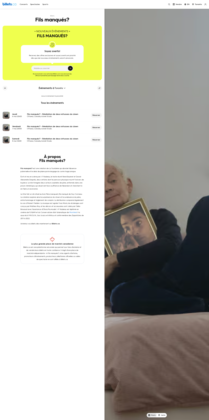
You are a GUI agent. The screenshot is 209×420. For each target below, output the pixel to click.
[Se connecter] (205, 4)
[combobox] (197, 4)
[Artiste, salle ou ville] (169, 4)
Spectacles (35, 4)
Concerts (24, 4)
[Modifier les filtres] (5, 88)
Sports (45, 4)
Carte (163, 415)
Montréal (73, 212)
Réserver (96, 115)
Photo (153, 415)
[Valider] (70, 68)
